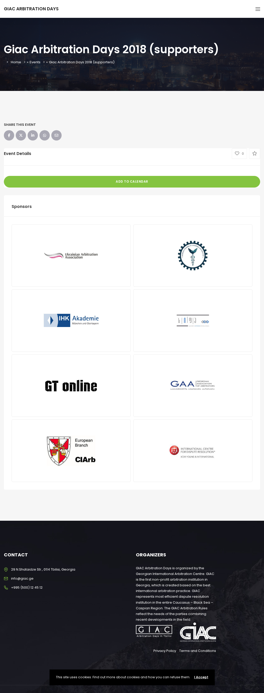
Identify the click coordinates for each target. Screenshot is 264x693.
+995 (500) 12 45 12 (27, 587)
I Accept (201, 677)
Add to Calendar (132, 181)
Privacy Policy (164, 650)
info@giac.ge (22, 578)
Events (35, 62)
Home (16, 62)
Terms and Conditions (197, 650)
